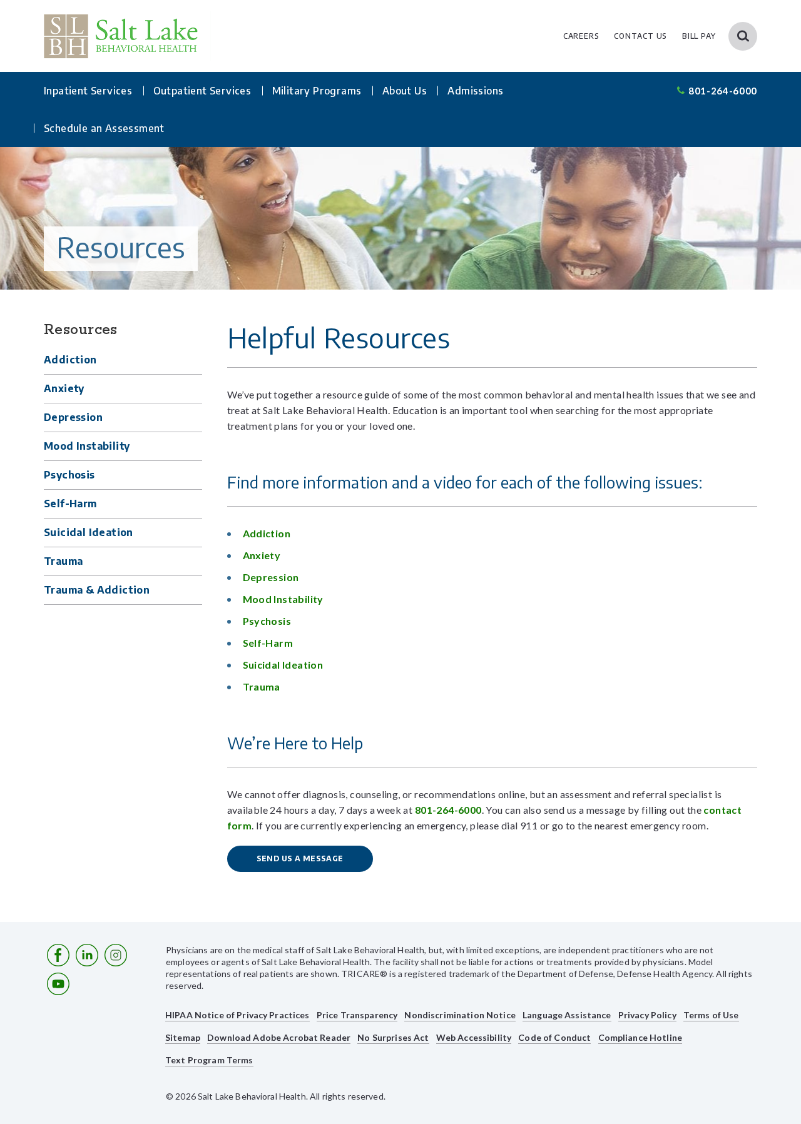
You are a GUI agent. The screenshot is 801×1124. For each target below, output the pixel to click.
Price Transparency (357, 1015)
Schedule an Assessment (104, 128)
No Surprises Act (393, 1037)
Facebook (58, 955)
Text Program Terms (209, 1060)
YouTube (58, 984)
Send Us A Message (300, 858)
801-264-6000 (722, 90)
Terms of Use (711, 1015)
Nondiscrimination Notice (459, 1015)
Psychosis (69, 474)
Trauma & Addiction (97, 590)
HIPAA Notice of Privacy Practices (237, 1015)
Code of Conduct (554, 1037)
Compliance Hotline (640, 1037)
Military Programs (317, 90)
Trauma (63, 561)
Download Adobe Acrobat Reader (278, 1037)
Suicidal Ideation (88, 532)
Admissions (475, 90)
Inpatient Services (88, 90)
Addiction (70, 359)
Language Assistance (567, 1015)
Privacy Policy (647, 1015)
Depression (73, 417)
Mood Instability (87, 446)
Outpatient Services (202, 90)
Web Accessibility (473, 1037)
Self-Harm (70, 503)
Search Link (742, 36)
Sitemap (182, 1037)
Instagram (116, 955)
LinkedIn (87, 955)
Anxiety (64, 388)
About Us (404, 90)
